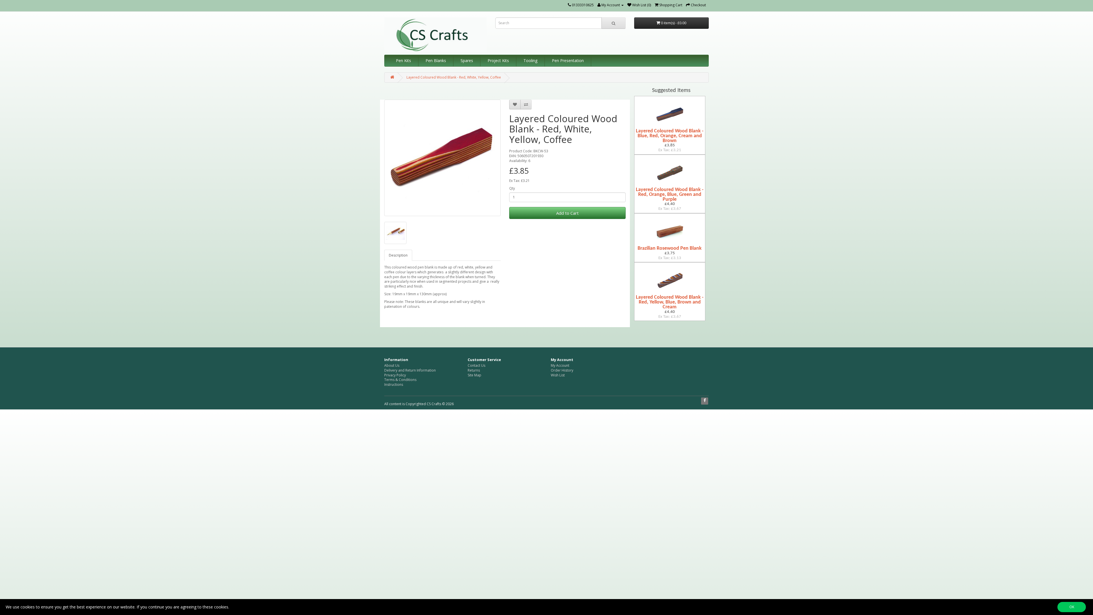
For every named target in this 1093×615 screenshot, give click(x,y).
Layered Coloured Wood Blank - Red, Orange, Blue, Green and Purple (670, 194)
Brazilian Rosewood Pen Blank (670, 248)
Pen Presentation (568, 60)
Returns (474, 370)
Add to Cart (567, 213)
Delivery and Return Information (410, 370)
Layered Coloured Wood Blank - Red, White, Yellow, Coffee (453, 77)
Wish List (558, 375)
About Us (391, 365)
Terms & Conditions (400, 379)
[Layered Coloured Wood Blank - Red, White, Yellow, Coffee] (442, 158)
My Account (560, 365)
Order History (562, 370)
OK (1071, 606)
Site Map (474, 375)
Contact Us (476, 365)
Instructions (393, 384)
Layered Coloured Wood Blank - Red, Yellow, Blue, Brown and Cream (670, 302)
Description (398, 255)
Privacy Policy (395, 375)
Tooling (530, 60)
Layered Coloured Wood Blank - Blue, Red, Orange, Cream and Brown (670, 136)
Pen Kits (403, 60)
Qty (512, 188)
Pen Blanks (436, 60)
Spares (467, 60)
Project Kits (498, 60)
